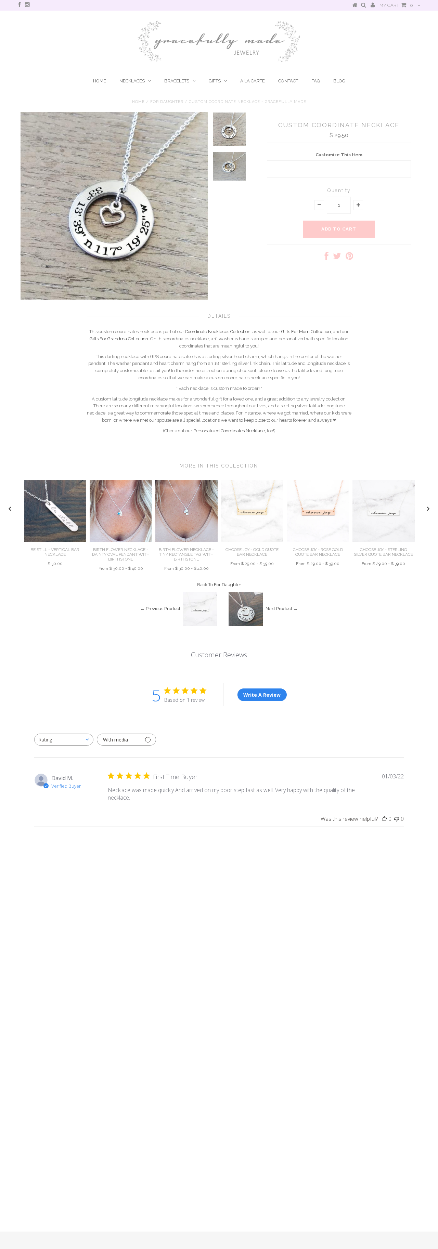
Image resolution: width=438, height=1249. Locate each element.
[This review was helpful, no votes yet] (384, 819)
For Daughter (166, 102)
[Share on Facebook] (326, 257)
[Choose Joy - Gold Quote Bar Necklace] (252, 540)
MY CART (396, 5)
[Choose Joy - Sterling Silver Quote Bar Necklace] (383, 540)
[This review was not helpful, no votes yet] (396, 819)
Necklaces (132, 80)
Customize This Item (338, 154)
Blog (339, 80)
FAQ (315, 80)
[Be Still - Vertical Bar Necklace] (55, 540)
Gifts (215, 80)
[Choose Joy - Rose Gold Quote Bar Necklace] (318, 540)
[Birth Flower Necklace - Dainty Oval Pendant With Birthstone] (121, 540)
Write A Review (262, 695)
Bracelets (176, 80)
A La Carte (252, 80)
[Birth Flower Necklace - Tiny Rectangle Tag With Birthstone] (186, 540)
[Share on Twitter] (337, 257)
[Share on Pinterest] (349, 257)
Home (99, 80)
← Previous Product (160, 609)
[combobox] (63, 740)
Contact (288, 80)
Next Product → (282, 609)
